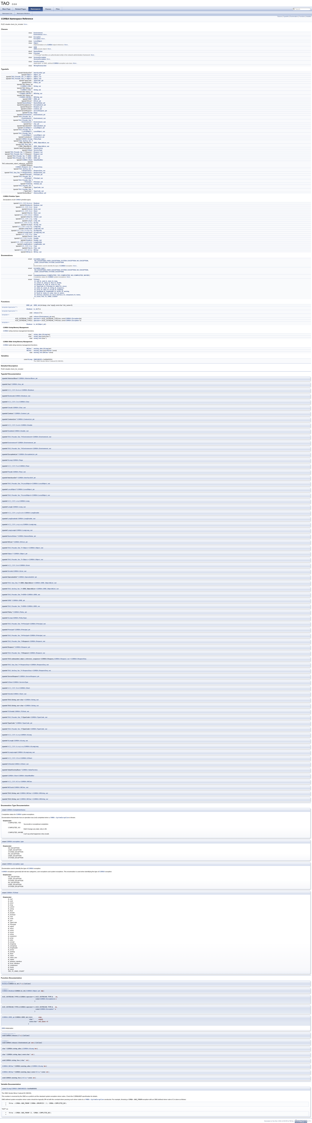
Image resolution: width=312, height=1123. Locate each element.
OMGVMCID (38, 359)
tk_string (51, 288)
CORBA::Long (24, 501)
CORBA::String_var (32, 705)
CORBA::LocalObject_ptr (26, 489)
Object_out (37, 78)
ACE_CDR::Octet (26, 207)
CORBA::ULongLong (31, 746)
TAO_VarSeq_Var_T (26, 141)
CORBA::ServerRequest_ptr (29, 676)
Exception (37, 37)
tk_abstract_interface (41, 295)
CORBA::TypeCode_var (39, 729)
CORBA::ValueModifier (26, 776)
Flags (35, 113)
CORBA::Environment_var (42, 448)
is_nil (35, 309)
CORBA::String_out (32, 700)
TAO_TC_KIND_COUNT (49, 296)
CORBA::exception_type (15, 841)
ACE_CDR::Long (26, 219)
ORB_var (37, 156)
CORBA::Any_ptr (18, 384)
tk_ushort (37, 283)
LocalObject (38, 41)
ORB (35, 47)
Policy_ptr (37, 82)
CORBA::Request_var (23, 167)
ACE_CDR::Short (26, 211)
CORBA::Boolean (28, 390)
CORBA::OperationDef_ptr (27, 577)
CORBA (50, 45)
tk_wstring (65, 291)
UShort (29, 150)
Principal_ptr (38, 174)
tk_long (54, 281)
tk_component (68, 295)
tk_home (77, 295)
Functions (302, 16)
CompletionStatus (40, 275)
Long (35, 219)
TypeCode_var (39, 187)
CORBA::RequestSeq (78, 659)
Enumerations (294, 16)
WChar (36, 250)
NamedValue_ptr (39, 103)
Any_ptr (36, 124)
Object (36, 43)
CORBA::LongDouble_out (26, 519)
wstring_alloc (38, 348)
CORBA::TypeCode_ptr (24, 723)
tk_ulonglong (38, 291)
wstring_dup (38, 350)
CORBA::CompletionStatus (15, 810)
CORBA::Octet (25, 565)
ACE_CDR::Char (26, 246)
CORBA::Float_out (19, 472)
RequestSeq (38, 167)
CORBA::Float (24, 466)
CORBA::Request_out (37, 641)
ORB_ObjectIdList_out (41, 146)
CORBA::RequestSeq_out (40, 665)
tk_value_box (52, 293)
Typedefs (286, 16)
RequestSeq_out (39, 172)
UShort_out (38, 217)
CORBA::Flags (18, 460)
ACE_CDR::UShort (26, 215)
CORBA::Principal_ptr (22, 630)
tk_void (42, 281)
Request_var (38, 152)
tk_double (57, 283)
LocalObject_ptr (39, 128)
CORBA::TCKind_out (21, 711)
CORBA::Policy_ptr (20, 612)
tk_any (57, 284)
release (36, 313)
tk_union (37, 288)
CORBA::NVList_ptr (21, 542)
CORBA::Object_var (36, 559)
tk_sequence (59, 288)
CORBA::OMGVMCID (18, 1089)
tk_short (48, 281)
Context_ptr (38, 109)
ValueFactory (38, 148)
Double (36, 238)
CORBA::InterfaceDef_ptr (27, 478)
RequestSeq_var (39, 171)
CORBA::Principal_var (38, 635)
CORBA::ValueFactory (30, 770)
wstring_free (38, 352)
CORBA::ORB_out (33, 594)
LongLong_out (39, 228)
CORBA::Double (26, 425)
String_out (37, 90)
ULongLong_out (39, 232)
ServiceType (38, 150)
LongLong (37, 226)
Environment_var (40, 118)
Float (35, 234)
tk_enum (44, 288)
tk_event (37, 296)
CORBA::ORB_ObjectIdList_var (48, 589)
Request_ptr (38, 107)
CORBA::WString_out (40, 793)
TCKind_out (38, 184)
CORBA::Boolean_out (22, 396)
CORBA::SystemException (59, 817)
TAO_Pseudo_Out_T (18, 78)
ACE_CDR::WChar (26, 250)
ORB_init (37, 305)
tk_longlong (59, 290)
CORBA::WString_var (40, 799)
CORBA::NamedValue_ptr (27, 536)
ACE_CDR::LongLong (25, 226)
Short (35, 211)
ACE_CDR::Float (26, 234)
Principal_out (38, 182)
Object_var (37, 77)
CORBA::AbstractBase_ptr (28, 378)
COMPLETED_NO (67, 275)
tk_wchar (57, 291)
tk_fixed (37, 293)
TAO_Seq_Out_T (27, 144)
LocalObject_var (39, 131)
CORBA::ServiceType (20, 682)
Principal (37, 53)
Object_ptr (37, 75)
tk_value (44, 293)
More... (26, 24)
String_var (37, 86)
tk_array (37, 290)
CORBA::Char (26, 86)
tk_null (36, 281)
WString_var (38, 93)
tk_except (50, 290)
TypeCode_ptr (38, 80)
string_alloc (38, 334)
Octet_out (37, 209)
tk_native (61, 293)
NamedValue (38, 51)
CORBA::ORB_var (33, 606)
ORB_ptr (37, 99)
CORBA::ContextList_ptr (25, 419)
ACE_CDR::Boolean (25, 203)
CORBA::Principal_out (38, 624)
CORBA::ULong (26, 139)
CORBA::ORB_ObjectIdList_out (45, 583)
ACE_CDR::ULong (26, 223)
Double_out (38, 240)
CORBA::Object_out (36, 548)
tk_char (45, 284)
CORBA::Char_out (19, 407)
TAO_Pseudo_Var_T (18, 77)
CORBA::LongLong (29, 524)
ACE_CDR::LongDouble (24, 242)
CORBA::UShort (26, 758)
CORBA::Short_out (19, 694)
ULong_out (37, 225)
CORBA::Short (27, 160)
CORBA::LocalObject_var (41, 495)
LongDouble (38, 242)
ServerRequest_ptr (40, 111)
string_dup (37, 336)
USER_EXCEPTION (53, 261)
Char (35, 246)
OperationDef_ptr (40, 126)
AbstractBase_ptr (40, 193)
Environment (38, 33)
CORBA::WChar (25, 93)
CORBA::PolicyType (20, 618)
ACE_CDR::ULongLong (24, 230)
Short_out (37, 213)
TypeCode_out (39, 191)
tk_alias (44, 290)
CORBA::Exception (72, 318)
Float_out (37, 236)
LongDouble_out (39, 244)
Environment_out (40, 122)
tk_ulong (45, 283)
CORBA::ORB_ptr (18, 600)
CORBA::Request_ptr (22, 647)
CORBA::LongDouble (31, 513)
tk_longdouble (49, 291)
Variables (308, 16)
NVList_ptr (37, 101)
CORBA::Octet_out (19, 571)
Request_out (38, 154)
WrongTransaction (40, 66)
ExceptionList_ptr (40, 105)
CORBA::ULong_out (21, 741)
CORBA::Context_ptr (22, 413)
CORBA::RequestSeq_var (42, 670)
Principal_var (38, 178)
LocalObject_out (39, 135)
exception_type (39, 259)
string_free (37, 338)
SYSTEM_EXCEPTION (68, 261)
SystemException (40, 57)
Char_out (37, 248)
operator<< (37, 318)
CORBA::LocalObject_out (41, 483)
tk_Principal (48, 286)
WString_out (38, 97)
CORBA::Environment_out (42, 437)
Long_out (37, 221)
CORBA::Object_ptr (20, 554)
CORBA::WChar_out (21, 787)
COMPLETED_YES (53, 275)
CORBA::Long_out (19, 507)
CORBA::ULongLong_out (26, 752)
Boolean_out (38, 205)
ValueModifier (38, 160)
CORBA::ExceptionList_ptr (28, 454)
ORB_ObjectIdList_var (41, 143)
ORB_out (37, 158)
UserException (39, 61)
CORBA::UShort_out (21, 764)
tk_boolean (38, 284)
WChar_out (37, 252)
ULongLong (38, 230)
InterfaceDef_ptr (39, 73)
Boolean (36, 203)
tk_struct (63, 286)
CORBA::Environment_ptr (27, 443)
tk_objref (56, 286)
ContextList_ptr (39, 137)
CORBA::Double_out (21, 431)
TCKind (28, 184)
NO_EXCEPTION (40, 261)
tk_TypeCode (39, 286)
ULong (30, 113)
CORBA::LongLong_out (24, 530)
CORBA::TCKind (12, 893)
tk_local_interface (56, 295)
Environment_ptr (39, 115)
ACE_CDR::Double (26, 238)
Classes (279, 16)
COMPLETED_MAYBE (81, 275)
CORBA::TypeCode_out (39, 717)
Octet (35, 207)
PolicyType (37, 139)
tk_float (51, 283)
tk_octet (52, 284)
